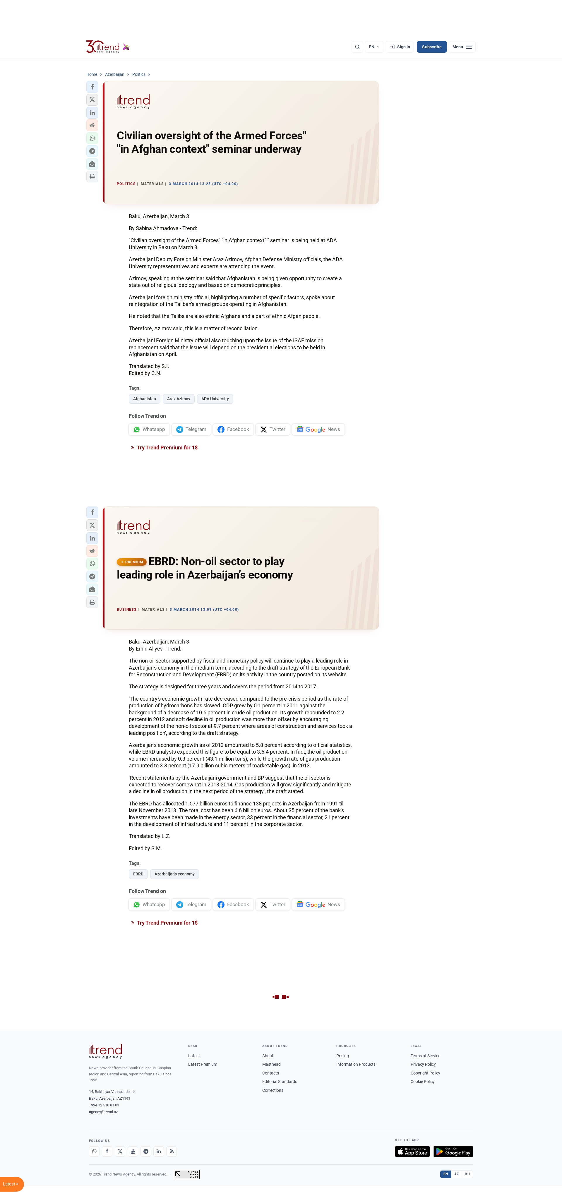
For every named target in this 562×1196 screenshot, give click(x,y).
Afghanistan (144, 398)
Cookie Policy (423, 1081)
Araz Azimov (178, 398)
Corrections (272, 1090)
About (267, 1055)
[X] (120, 1151)
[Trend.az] (108, 46)
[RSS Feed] (171, 1151)
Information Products (356, 1064)
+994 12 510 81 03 (104, 1105)
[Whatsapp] (94, 1151)
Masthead (271, 1064)
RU (467, 1174)
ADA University (215, 398)
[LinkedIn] (158, 1151)
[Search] (357, 47)
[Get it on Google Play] (453, 1151)
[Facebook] (107, 1151)
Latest (194, 1055)
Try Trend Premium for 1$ (167, 447)
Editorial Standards (279, 1081)
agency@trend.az (103, 1112)
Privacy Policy (423, 1064)
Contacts (270, 1073)
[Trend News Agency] (105, 1051)
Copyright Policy (425, 1073)
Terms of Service (425, 1055)
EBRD (138, 874)
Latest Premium (202, 1064)
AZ (456, 1174)
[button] (92, 87)
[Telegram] (145, 1151)
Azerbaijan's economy (175, 874)
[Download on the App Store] (412, 1151)
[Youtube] (133, 1151)
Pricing (342, 1055)
